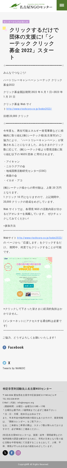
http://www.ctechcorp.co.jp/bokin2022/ (29, 108)
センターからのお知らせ (16, 22)
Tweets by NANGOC (14, 368)
